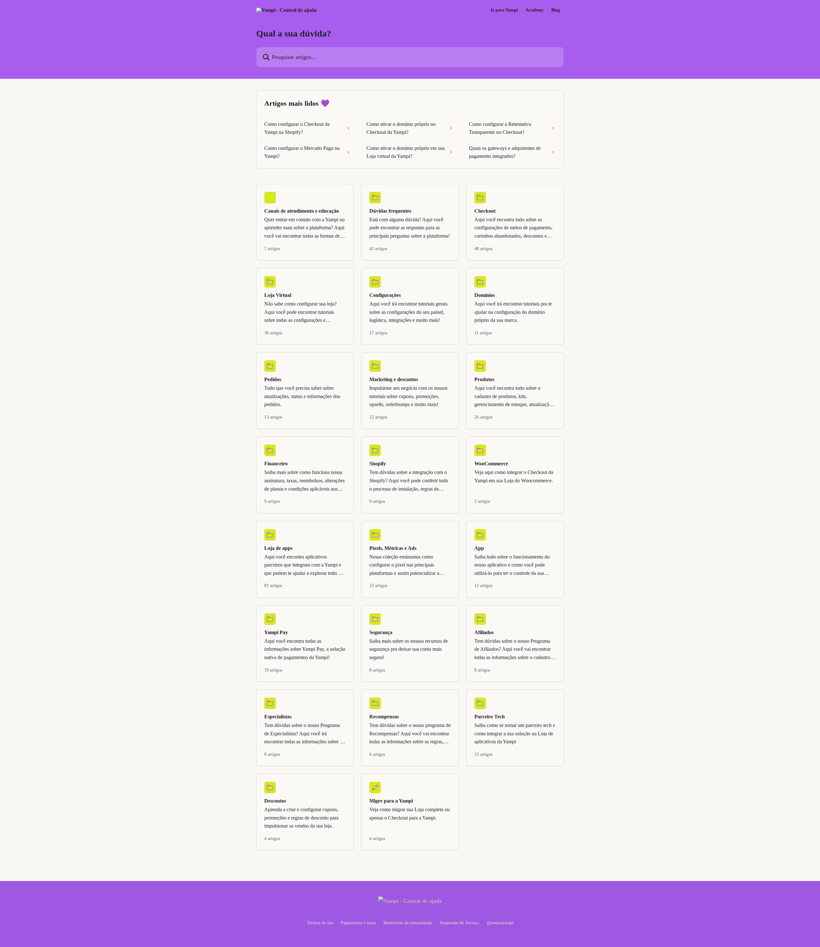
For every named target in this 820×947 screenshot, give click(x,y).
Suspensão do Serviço (459, 922)
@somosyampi (500, 922)
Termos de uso (320, 922)
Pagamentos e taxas (358, 922)
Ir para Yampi (504, 10)
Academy (535, 10)
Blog (555, 10)
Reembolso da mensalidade (407, 922)
